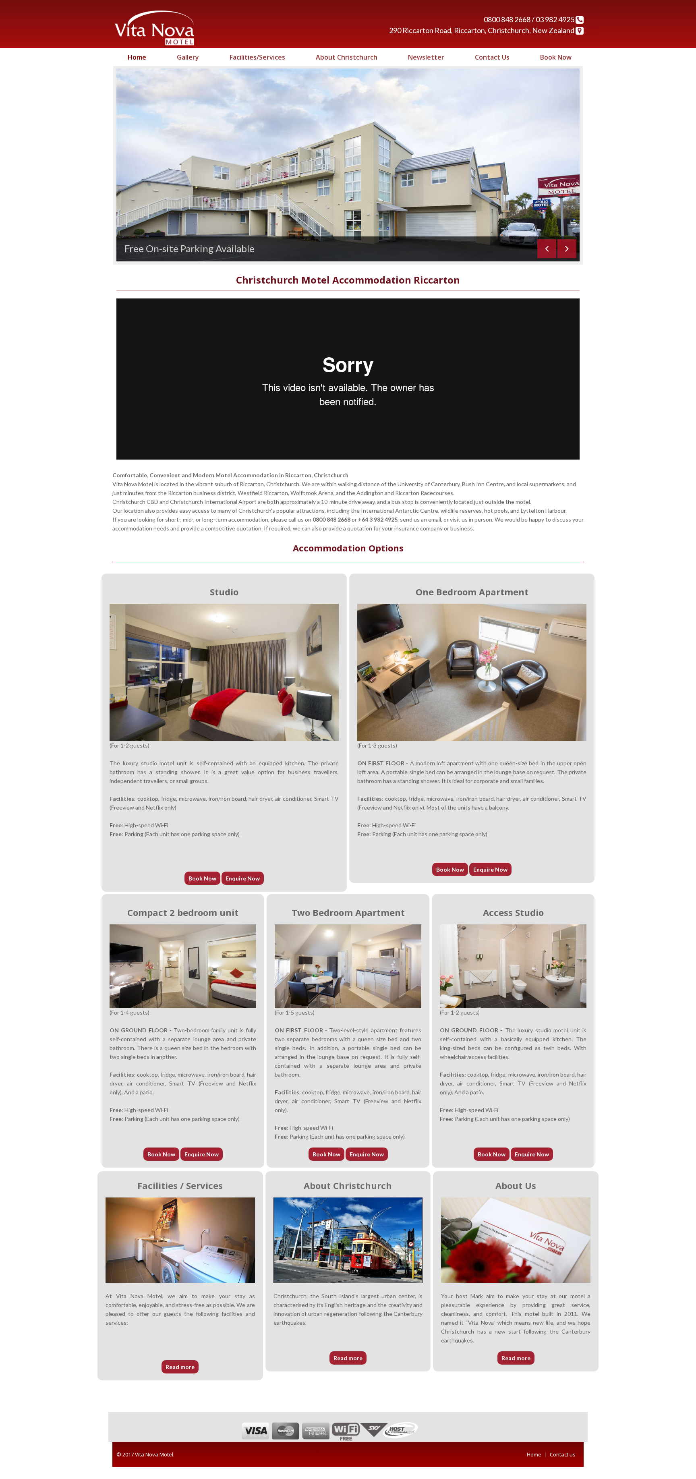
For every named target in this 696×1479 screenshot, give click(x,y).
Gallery (188, 57)
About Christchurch (346, 57)
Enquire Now (243, 890)
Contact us (563, 1466)
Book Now (556, 57)
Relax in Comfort (160, 260)
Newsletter (426, 57)
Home (137, 57)
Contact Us (492, 57)
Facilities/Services (257, 57)
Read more (180, 1378)
